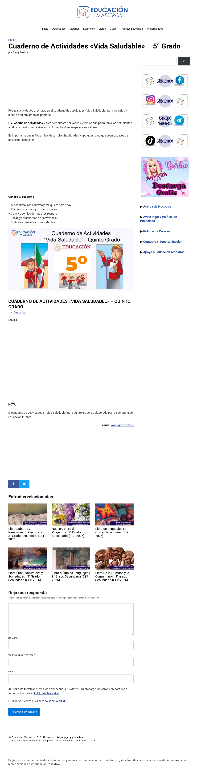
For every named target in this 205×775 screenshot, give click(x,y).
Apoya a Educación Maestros (163, 252)
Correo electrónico (21, 655)
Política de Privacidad (46, 693)
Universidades (155, 28)
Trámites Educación (131, 28)
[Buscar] (184, 61)
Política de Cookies (157, 231)
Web (10, 672)
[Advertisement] (71, 82)
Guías (113, 28)
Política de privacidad (51, 701)
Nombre (13, 638)
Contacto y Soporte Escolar (162, 242)
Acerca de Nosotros (157, 206)
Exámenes (89, 28)
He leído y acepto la (39, 701)
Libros (102, 28)
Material (74, 28)
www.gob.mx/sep (122, 425)
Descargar (20, 312)
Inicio (45, 28)
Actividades (59, 28)
